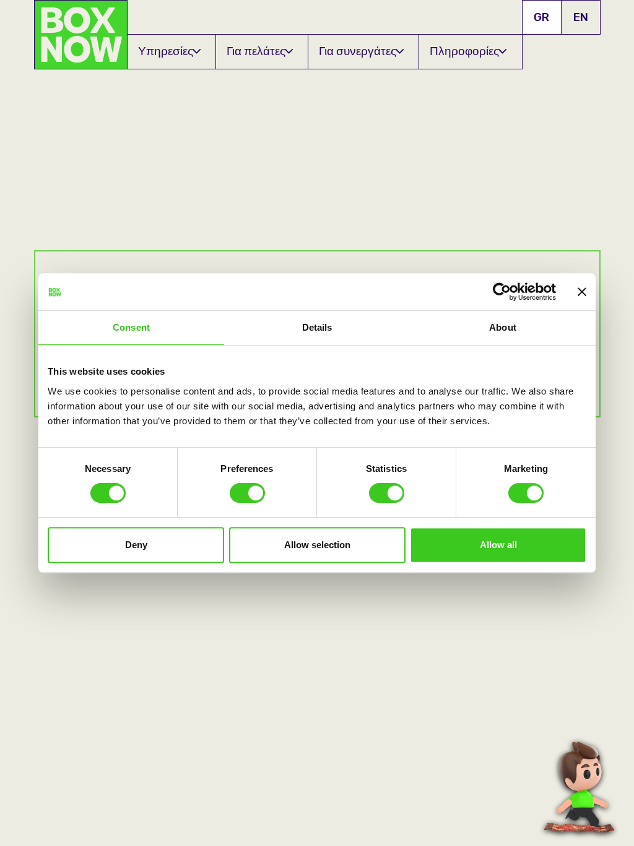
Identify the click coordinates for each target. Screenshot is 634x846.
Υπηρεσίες (165, 51)
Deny (136, 544)
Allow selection (317, 544)
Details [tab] (317, 327)
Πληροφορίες (464, 51)
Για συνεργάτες (357, 51)
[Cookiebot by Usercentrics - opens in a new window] (502, 291)
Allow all (498, 544)
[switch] (247, 493)
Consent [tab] (131, 327)
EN (580, 17)
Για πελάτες (256, 51)
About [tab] (502, 327)
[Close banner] (582, 291)
